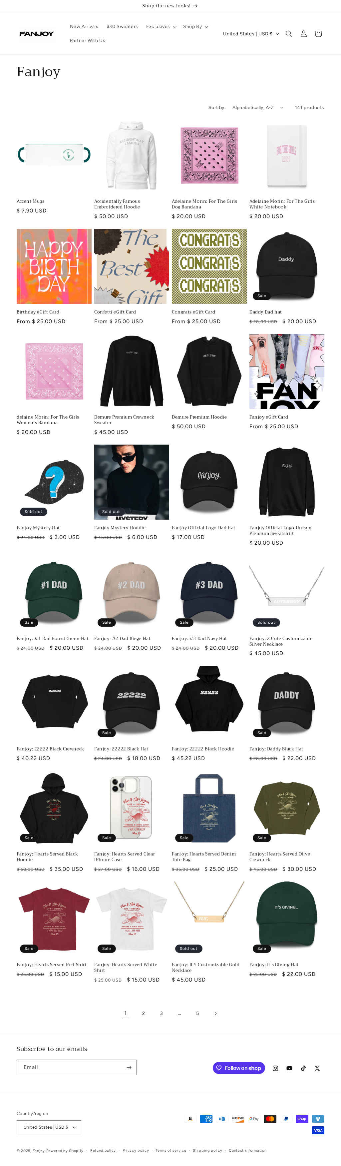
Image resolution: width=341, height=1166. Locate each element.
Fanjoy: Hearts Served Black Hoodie (47, 857)
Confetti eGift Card (115, 312)
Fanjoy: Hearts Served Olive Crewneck (279, 857)
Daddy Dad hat (265, 312)
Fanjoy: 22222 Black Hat (121, 749)
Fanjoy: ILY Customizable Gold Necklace (205, 968)
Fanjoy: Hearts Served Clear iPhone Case (124, 857)
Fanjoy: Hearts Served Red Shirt (52, 965)
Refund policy (103, 1150)
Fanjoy (39, 1151)
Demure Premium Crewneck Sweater (124, 420)
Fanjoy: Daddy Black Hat (276, 749)
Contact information (247, 1150)
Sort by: (217, 107)
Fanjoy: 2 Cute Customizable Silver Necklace (280, 641)
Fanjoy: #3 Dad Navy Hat (199, 639)
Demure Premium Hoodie (199, 417)
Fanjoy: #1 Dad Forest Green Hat (53, 639)
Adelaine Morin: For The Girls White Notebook (282, 204)
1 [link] (125, 1013)
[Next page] (215, 1013)
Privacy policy (136, 1150)
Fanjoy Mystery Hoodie (120, 528)
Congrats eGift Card (193, 312)
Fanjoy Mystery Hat (38, 528)
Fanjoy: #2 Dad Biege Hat (122, 639)
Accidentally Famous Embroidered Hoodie (117, 204)
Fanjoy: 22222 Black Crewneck (50, 749)
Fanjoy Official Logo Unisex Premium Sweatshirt (280, 531)
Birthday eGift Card (38, 312)
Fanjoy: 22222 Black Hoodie (203, 749)
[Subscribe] (129, 1067)
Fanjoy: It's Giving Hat (274, 965)
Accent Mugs (31, 201)
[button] (160, 27)
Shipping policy (207, 1150)
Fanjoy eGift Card (268, 417)
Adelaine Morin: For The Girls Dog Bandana (204, 204)
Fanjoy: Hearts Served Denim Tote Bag (204, 857)
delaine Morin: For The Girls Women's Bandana (48, 420)
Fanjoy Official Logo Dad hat (203, 528)
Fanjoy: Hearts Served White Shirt (125, 968)
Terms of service (171, 1150)
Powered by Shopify (65, 1151)
